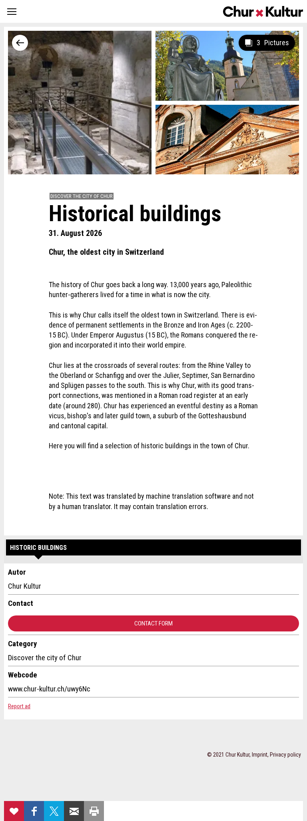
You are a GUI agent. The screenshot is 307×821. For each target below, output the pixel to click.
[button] (12, 11)
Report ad (19, 706)
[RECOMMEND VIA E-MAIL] (74, 811)
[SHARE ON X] (54, 811)
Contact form (153, 623)
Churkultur (263, 11)
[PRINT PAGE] (94, 811)
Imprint (259, 754)
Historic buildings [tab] (38, 547)
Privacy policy (285, 754)
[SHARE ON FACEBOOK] (34, 811)
